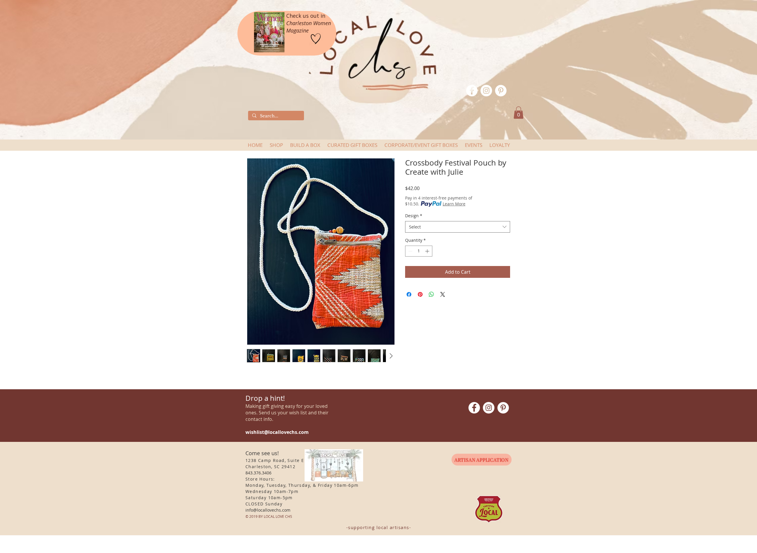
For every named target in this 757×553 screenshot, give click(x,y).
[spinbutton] (418, 251)
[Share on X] (442, 294)
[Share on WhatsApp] (431, 294)
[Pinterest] (501, 90)
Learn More (454, 204)
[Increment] (427, 251)
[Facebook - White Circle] (472, 90)
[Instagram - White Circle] (486, 90)
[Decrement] (409, 251)
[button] (518, 112)
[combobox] (457, 227)
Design (413, 215)
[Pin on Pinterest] (420, 294)
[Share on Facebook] (409, 294)
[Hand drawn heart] (316, 38)
